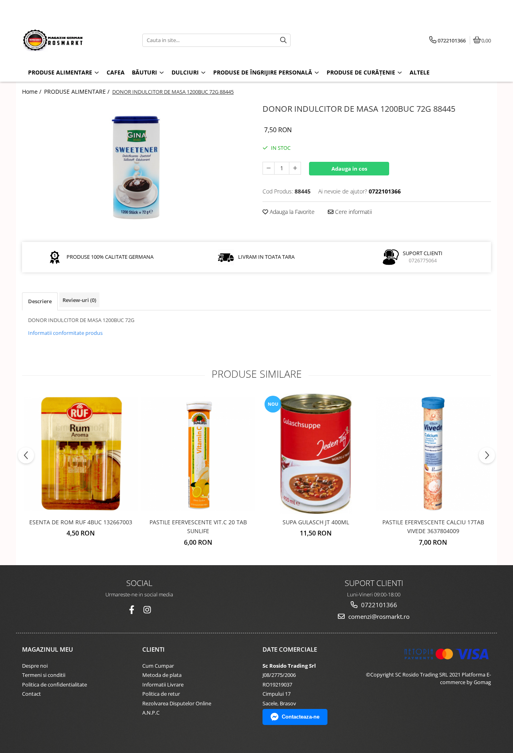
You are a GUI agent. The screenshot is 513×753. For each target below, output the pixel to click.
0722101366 (378, 605)
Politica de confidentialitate (54, 684)
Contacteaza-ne (300, 717)
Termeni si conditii (43, 675)
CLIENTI (153, 649)
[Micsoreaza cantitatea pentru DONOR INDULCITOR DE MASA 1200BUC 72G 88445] (269, 168)
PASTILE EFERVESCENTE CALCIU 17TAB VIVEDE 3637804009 (433, 526)
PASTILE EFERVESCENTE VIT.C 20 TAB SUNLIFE (198, 526)
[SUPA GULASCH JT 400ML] (316, 454)
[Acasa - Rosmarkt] (72, 40)
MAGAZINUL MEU (47, 649)
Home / (32, 91)
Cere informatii (352, 211)
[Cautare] (283, 40)
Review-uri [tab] (79, 300)
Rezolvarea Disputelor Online (176, 703)
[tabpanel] (136, 167)
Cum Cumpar (158, 665)
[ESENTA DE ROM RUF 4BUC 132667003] (81, 454)
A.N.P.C (151, 712)
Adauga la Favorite (291, 211)
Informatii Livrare (163, 684)
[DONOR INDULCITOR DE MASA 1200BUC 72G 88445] (136, 167)
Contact (31, 693)
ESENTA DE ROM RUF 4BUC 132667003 (80, 522)
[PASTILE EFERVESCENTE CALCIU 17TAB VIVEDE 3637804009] (433, 454)
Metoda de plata (162, 675)
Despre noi (35, 665)
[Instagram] (147, 610)
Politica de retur (161, 693)
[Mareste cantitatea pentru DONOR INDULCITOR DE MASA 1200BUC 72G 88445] (295, 168)
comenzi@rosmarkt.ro (378, 616)
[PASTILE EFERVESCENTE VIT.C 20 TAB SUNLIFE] (198, 454)
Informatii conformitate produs (65, 332)
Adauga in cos (349, 168)
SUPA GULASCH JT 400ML (316, 522)
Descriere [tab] (40, 301)
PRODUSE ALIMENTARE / (77, 91)
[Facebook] (132, 610)
